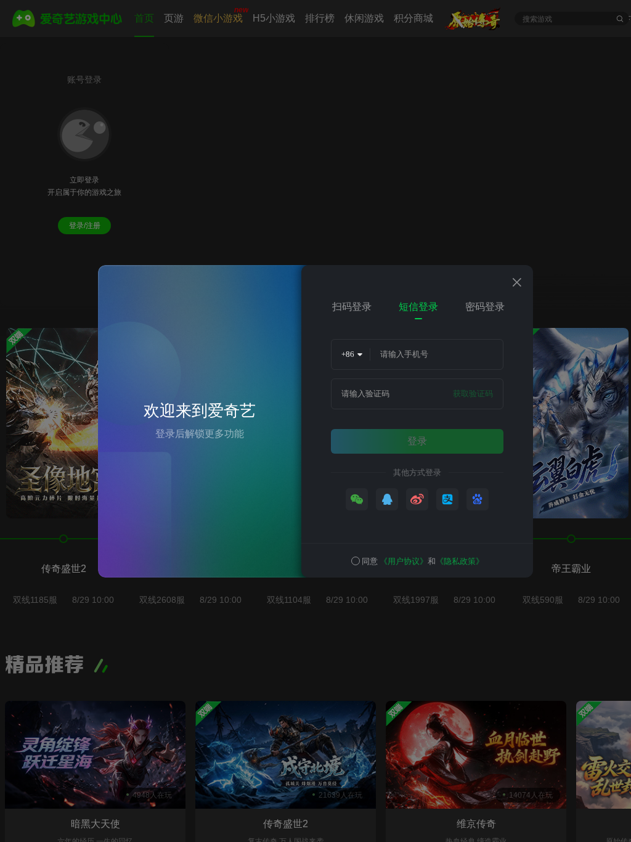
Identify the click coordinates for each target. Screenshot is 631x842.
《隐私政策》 (460, 561)
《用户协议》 (404, 561)
